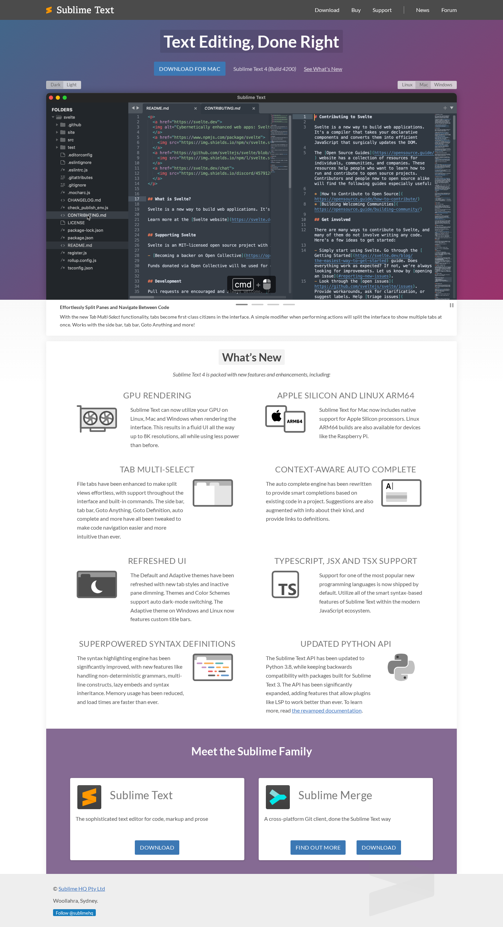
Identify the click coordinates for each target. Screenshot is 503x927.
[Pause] (451, 306)
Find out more (318, 847)
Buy (356, 10)
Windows (443, 84)
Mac (424, 84)
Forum (449, 10)
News (422, 10)
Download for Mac (189, 68)
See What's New (323, 68)
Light (72, 84)
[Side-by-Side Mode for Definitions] (257, 303)
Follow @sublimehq (74, 913)
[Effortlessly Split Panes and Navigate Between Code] (241, 303)
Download (327, 10)
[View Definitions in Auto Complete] (273, 303)
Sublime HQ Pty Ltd (82, 888)
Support (382, 10)
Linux (407, 84)
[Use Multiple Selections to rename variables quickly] (289, 303)
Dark (56, 84)
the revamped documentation (327, 710)
